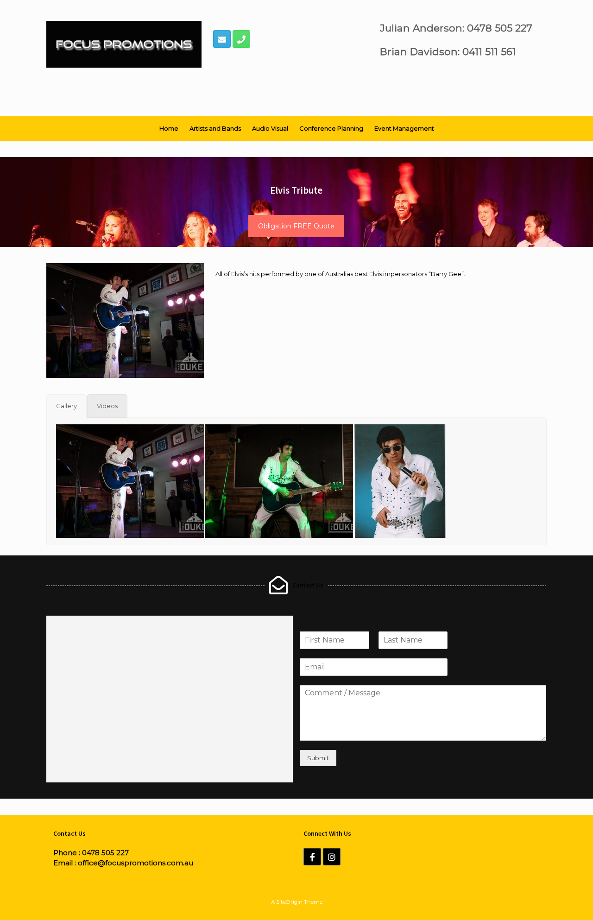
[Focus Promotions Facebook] (312, 856)
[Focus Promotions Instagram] (332, 856)
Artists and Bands (215, 128)
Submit (318, 758)
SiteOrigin (289, 902)
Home (168, 128)
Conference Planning (331, 128)
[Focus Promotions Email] (222, 39)
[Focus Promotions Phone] (241, 39)
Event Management (404, 128)
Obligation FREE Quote (296, 226)
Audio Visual (270, 128)
